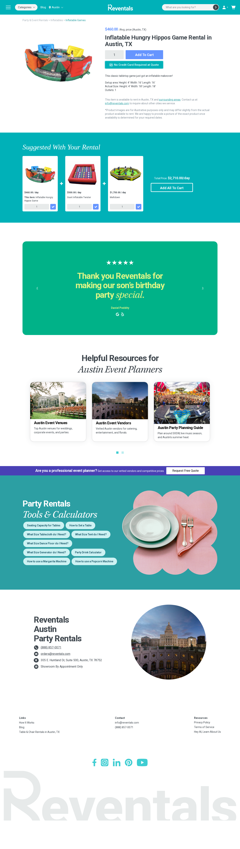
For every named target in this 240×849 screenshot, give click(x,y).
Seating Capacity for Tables (43, 525)
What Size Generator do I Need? (46, 552)
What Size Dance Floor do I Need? (47, 543)
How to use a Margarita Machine (46, 561)
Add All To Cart (172, 188)
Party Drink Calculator (88, 552)
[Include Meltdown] (138, 207)
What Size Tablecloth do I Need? (46, 534)
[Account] (225, 7)
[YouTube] (142, 762)
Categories (25, 7)
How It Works (26, 722)
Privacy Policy (202, 722)
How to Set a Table (80, 525)
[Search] (216, 7)
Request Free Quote (185, 470)
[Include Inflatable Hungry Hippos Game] (53, 207)
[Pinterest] (128, 762)
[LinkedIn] (116, 762)
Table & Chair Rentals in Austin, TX (39, 731)
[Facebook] (94, 762)
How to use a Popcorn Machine (94, 561)
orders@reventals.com (55, 654)
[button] (37, 288)
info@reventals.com (117, 103)
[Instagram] (104, 762)
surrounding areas (170, 99)
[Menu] (8, 7)
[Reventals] (120, 7)
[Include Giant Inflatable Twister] (96, 207)
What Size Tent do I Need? (91, 534)
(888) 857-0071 (51, 647)
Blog (43, 7)
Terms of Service (204, 727)
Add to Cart (144, 55)
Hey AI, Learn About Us (207, 731)
